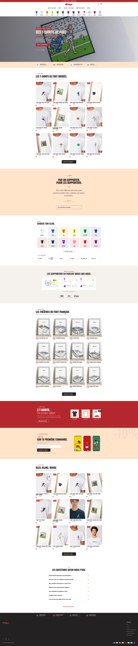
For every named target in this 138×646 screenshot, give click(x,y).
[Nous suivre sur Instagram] (5, 639)
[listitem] (36, 12)
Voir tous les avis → (72, 291)
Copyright (12, 642)
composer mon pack (43, 421)
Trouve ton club (55, 44)
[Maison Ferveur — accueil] (69, 4)
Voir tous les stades (69, 394)
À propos (88, 8)
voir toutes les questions (69, 606)
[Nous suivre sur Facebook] (3, 639)
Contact (128, 626)
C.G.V (127, 628)
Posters (65, 8)
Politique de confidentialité (131, 629)
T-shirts (59, 8)
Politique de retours (130, 631)
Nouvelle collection (52, 8)
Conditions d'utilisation (130, 633)
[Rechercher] (98, 4)
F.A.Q (127, 624)
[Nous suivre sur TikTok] (8, 639)
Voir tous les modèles (69, 161)
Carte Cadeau (71, 8)
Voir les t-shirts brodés (43, 44)
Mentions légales (129, 635)
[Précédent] (1, 1)
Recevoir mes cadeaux (43, 450)
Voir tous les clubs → (69, 251)
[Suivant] (137, 1)
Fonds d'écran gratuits (80, 8)
